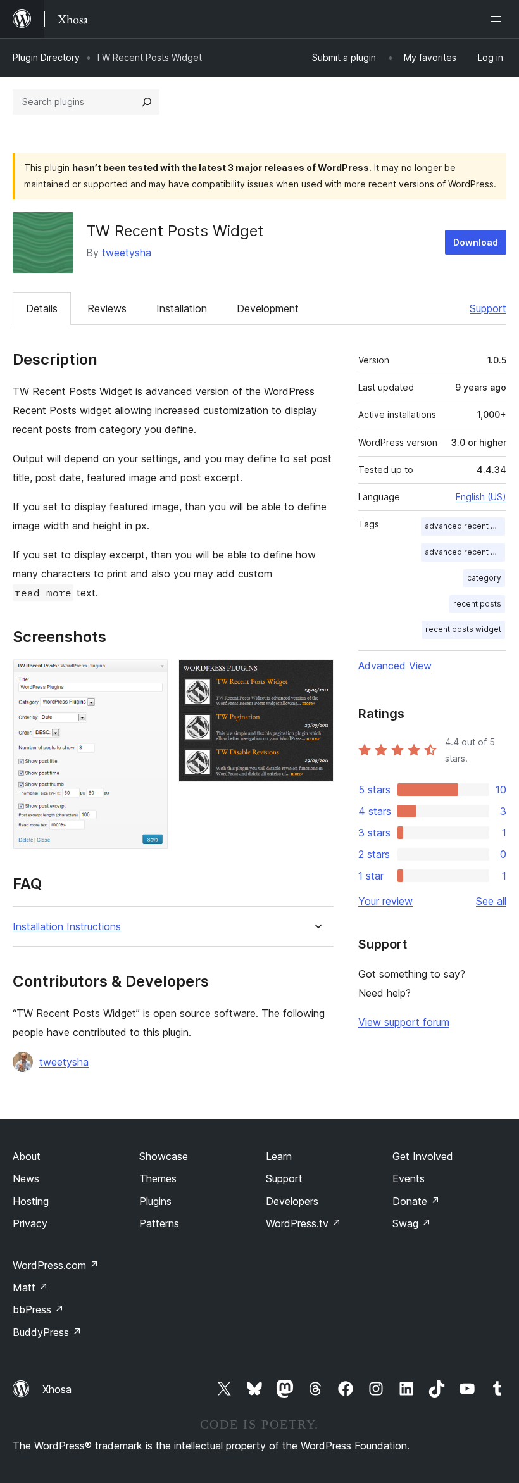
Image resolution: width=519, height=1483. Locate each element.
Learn (279, 1156)
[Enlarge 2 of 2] (316, 676)
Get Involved (422, 1156)
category (484, 578)
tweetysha (126, 252)
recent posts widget (463, 629)
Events (408, 1178)
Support (488, 308)
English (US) (481, 496)
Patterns (159, 1223)
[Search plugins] (146, 102)
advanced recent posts (465, 526)
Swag (411, 1223)
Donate (416, 1201)
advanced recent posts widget (465, 552)
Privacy (30, 1223)
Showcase (163, 1156)
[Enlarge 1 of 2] (151, 676)
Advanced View (395, 665)
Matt (30, 1287)
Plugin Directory (46, 57)
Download (475, 242)
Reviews (107, 308)
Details (42, 308)
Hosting (31, 1201)
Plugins (155, 1201)
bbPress (38, 1309)
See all (491, 901)
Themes (158, 1178)
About (27, 1156)
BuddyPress (47, 1332)
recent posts (477, 604)
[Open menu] (498, 19)
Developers (292, 1201)
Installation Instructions (67, 927)
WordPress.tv (303, 1223)
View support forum (403, 1022)
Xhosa (57, 1389)
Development (268, 308)
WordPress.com (56, 1265)
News (26, 1178)
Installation (181, 308)
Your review (385, 901)
